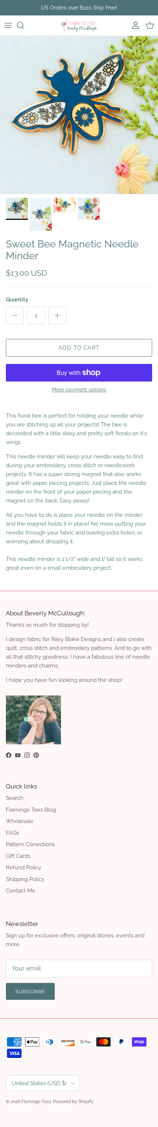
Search (15, 798)
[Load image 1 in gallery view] (79, 115)
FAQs (12, 833)
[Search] (24, 25)
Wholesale (19, 821)
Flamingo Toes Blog (31, 809)
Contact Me (20, 890)
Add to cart (79, 347)
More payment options (79, 390)
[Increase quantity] (57, 315)
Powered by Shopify (73, 1101)
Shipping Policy (25, 879)
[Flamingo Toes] (79, 25)
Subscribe (30, 991)
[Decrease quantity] (15, 315)
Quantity (17, 299)
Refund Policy (23, 867)
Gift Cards (18, 856)
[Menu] (8, 25)
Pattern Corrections (30, 844)
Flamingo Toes (36, 1101)
